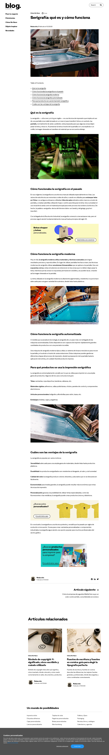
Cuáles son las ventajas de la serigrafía (46, 104)
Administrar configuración (62, 746)
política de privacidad (12, 742)
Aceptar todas (77, 746)
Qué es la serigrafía (39, 89)
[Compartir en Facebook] (92, 579)
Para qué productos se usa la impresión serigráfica (50, 101)
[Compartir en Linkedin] (95, 579)
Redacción (34, 27)
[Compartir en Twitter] (98, 579)
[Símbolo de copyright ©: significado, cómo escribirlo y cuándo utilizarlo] (45, 640)
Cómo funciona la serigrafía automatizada (47, 98)
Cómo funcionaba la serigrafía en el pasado (47, 92)
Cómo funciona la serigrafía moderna (45, 95)
